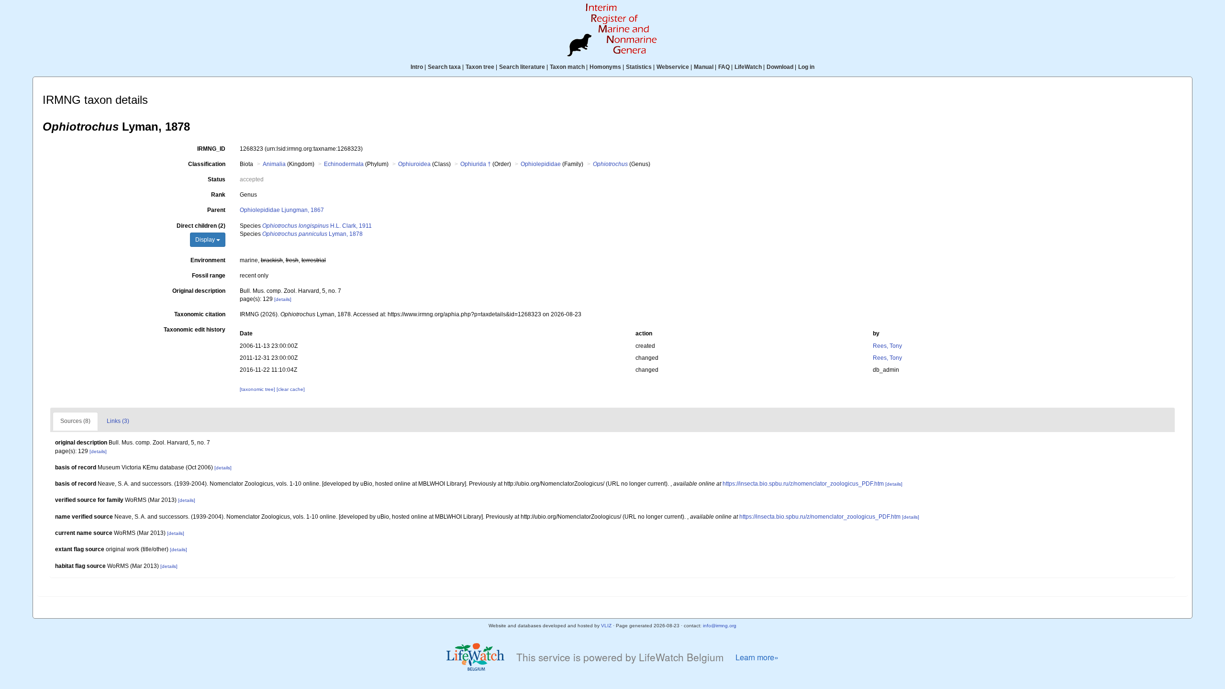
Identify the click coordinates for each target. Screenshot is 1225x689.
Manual (703, 67)
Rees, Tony (887, 346)
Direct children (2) (201, 225)
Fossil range (208, 275)
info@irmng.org (719, 625)
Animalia (274, 164)
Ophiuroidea (414, 164)
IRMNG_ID (211, 148)
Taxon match (567, 67)
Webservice (673, 67)
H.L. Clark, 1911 (317, 225)
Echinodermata (344, 164)
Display (205, 239)
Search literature (522, 67)
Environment (207, 260)
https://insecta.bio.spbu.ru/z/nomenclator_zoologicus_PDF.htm (803, 483)
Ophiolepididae (541, 164)
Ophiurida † (475, 164)
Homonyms (605, 67)
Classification (206, 164)
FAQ (724, 67)
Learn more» (757, 657)
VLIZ (606, 625)
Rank (218, 194)
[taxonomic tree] (258, 389)
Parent (216, 210)
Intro (417, 67)
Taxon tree (480, 67)
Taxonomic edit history (194, 329)
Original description (198, 291)
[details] (282, 299)
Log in (806, 67)
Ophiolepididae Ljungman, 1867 (282, 210)
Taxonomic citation (199, 314)
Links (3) (118, 421)
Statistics (639, 67)
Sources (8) (75, 421)
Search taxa (444, 67)
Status (216, 179)
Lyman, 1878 (312, 234)
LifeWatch (748, 67)
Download (780, 67)
